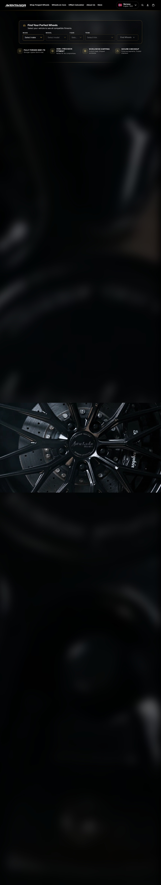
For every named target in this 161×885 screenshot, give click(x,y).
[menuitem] (100, 5)
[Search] (142, 5)
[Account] (147, 5)
